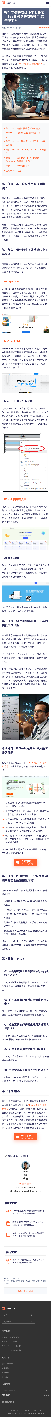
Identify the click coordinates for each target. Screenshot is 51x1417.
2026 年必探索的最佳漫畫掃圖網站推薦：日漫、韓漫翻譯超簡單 (29, 1212)
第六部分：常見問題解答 (18, 166)
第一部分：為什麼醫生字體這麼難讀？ (24, 128)
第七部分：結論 (13, 170)
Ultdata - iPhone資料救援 (11, 1350)
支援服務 (5, 1368)
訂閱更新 (5, 1377)
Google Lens (11, 281)
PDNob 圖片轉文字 (15, 499)
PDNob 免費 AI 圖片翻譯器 (30, 64)
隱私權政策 (14, 1410)
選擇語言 (7, 1321)
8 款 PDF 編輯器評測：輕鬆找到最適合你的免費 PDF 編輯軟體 (28, 1234)
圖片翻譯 (18, 28)
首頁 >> (9, 1279)
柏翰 (3, 28)
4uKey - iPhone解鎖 (9, 1341)
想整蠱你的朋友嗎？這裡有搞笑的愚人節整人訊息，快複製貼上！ (28, 1223)
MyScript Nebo (13, 341)
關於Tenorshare (8, 1364)
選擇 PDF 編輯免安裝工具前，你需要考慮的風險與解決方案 (28, 1261)
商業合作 (5, 1372)
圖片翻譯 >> (17, 1279)
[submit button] (32, 1315)
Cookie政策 (37, 1410)
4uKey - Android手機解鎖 (11, 1346)
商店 (5, 1315)
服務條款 (26, 1410)
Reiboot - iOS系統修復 (10, 1337)
